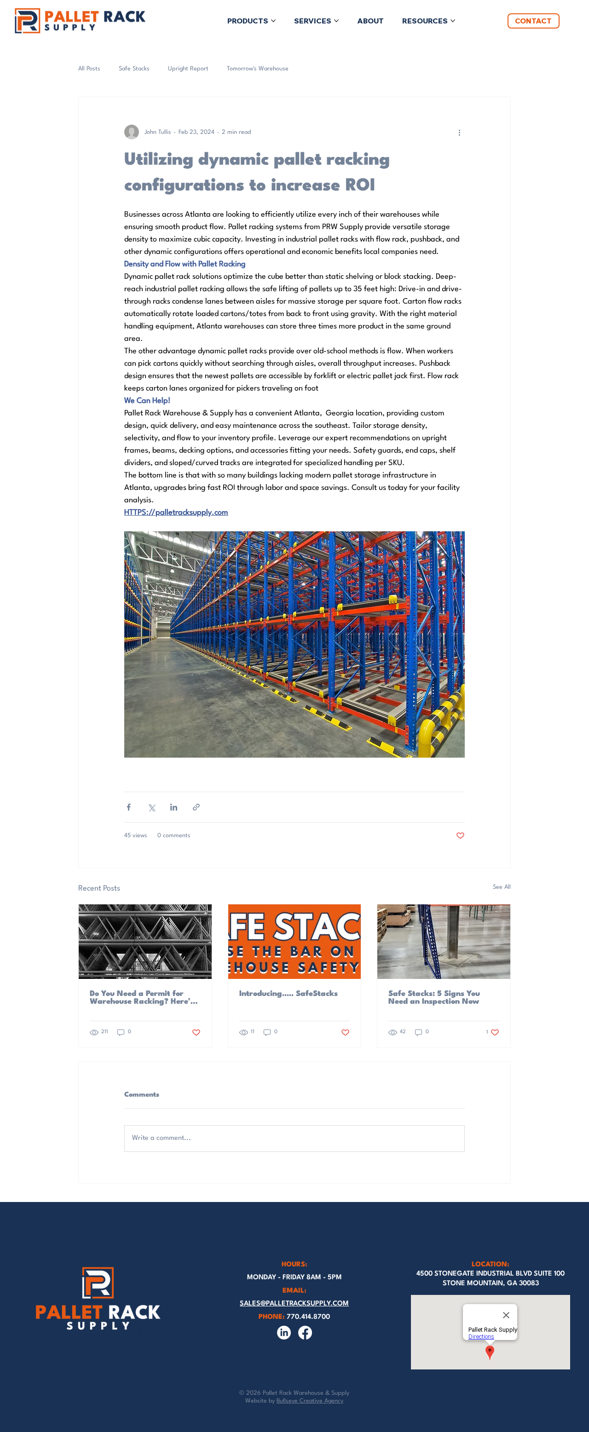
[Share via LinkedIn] (173, 807)
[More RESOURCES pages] (452, 20)
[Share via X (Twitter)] (151, 807)
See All (502, 887)
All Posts (89, 69)
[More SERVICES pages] (336, 20)
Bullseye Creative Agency (310, 1401)
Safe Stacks (134, 69)
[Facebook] (305, 1333)
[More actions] (459, 132)
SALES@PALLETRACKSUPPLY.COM (294, 1303)
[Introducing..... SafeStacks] (294, 941)
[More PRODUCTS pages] (273, 20)
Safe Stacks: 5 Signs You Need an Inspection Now (434, 998)
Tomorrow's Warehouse (258, 69)
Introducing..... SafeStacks (288, 994)
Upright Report (188, 69)
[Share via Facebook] (128, 807)
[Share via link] (196, 807)
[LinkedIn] (284, 1333)
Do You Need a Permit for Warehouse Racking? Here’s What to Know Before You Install (142, 998)
